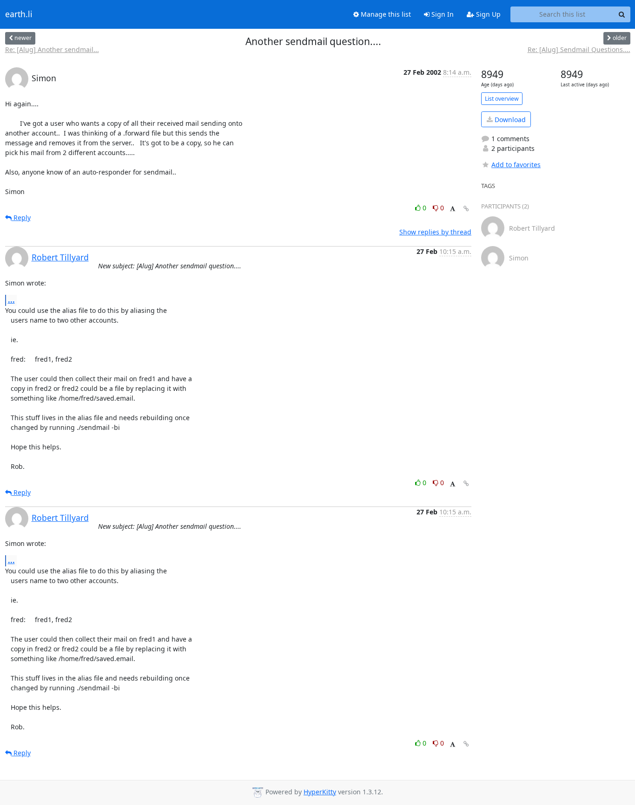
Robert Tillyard (60, 257)
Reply (21, 217)
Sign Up (487, 14)
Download (509, 119)
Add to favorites (516, 164)
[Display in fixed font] (452, 209)
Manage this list (385, 14)
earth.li (19, 14)
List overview (502, 99)
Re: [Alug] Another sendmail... (52, 49)
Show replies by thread (435, 231)
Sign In (442, 14)
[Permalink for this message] (466, 208)
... (11, 300)
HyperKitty (320, 791)
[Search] (622, 14)
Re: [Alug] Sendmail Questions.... (579, 49)
